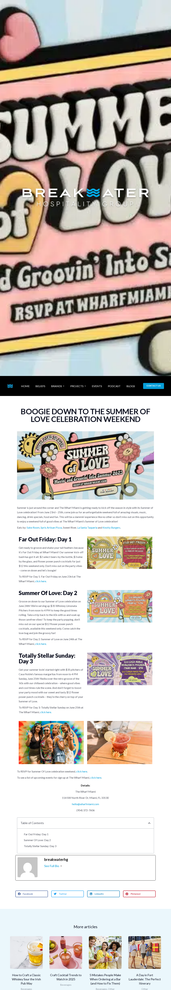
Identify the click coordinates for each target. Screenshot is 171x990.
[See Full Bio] (61, 866)
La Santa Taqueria (87, 527)
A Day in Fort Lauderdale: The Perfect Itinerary (145, 979)
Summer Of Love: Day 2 (37, 840)
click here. (41, 581)
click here (81, 771)
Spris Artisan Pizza (51, 527)
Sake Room (33, 527)
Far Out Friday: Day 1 (36, 834)
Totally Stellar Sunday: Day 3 (40, 846)
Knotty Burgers (111, 527)
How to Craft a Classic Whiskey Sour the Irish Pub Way (26, 979)
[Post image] (26, 952)
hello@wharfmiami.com (85, 804)
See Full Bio (51, 866)
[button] (149, 823)
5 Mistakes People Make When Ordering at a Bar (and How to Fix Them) (105, 979)
